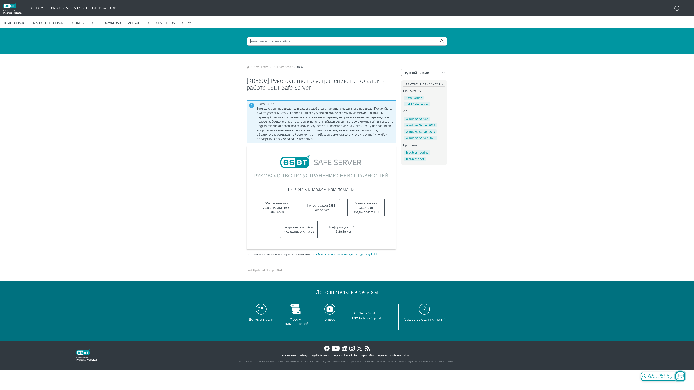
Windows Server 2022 (420, 125)
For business (59, 8)
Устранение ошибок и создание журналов (299, 229)
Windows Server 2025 (420, 138)
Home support (14, 23)
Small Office (261, 67)
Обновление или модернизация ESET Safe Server (276, 207)
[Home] (248, 67)
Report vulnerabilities (345, 355)
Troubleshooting (417, 153)
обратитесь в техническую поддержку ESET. (347, 254)
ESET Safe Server (282, 67)
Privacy (304, 355)
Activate (134, 23)
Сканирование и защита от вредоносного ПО (366, 207)
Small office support (48, 23)
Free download (104, 8)
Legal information (320, 355)
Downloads (113, 23)
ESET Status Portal (363, 313)
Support (80, 8)
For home (37, 8)
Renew (186, 23)
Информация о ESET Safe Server (343, 229)
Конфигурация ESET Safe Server (321, 207)
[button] (685, 8)
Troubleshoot (415, 159)
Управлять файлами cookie (393, 355)
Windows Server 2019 (420, 132)
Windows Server (417, 119)
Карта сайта (367, 355)
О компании (289, 355)
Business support (84, 23)
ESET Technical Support (366, 318)
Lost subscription (161, 23)
